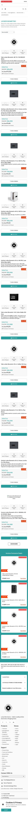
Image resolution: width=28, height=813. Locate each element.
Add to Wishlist (14, 79)
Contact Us (4, 762)
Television (4, 728)
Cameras (4, 742)
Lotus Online (3, 12)
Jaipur (16, 744)
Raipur (16, 738)
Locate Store (5, 677)
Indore (16, 728)
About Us (4, 760)
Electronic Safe (20, 12)
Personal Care (5, 744)
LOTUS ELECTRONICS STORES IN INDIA (12, 682)
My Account (5, 756)
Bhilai (16, 740)
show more (14, 544)
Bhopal (16, 730)
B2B (3, 770)
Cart (3, 758)
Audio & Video (5, 736)
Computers (4, 734)
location (6, 1)
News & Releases (6, 766)
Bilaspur (17, 742)
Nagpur (17, 736)
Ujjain (16, 732)
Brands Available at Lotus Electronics (11, 688)
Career (3, 764)
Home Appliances (11, 12)
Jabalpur (17, 734)
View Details (23, 578)
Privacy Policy (5, 750)
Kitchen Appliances (6, 740)
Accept (6, 810)
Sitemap (4, 768)
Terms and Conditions (7, 752)
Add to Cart (14, 82)
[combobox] (14, 5)
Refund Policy (5, 754)
